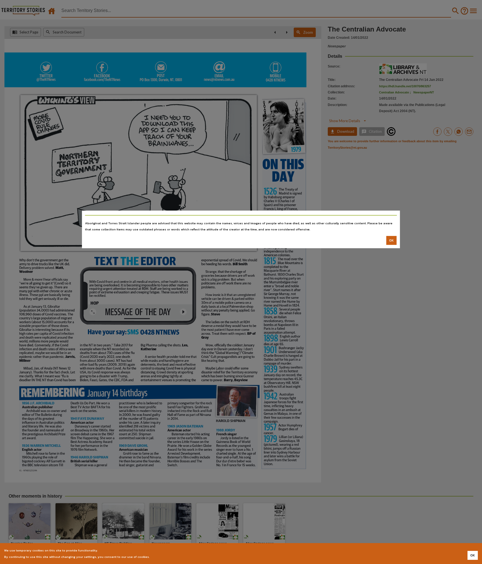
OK (391, 240)
